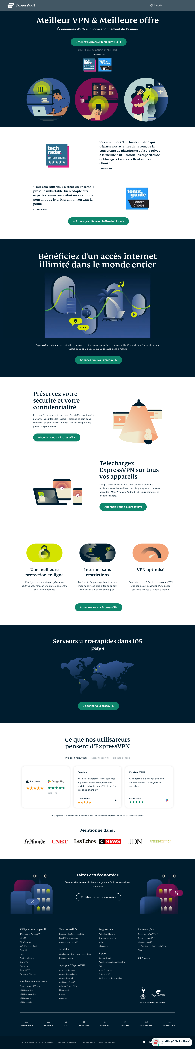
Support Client (105, 958)
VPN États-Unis (26, 990)
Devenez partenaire (107, 938)
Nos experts (64, 990)
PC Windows (25, 942)
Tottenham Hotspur (107, 934)
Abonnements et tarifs (68, 942)
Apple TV (24, 962)
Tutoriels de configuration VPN (112, 962)
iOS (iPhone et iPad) (28, 946)
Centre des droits (66, 978)
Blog (140, 950)
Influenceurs (104, 946)
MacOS (23, 938)
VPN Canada (25, 998)
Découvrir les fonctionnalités (71, 934)
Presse (62, 994)
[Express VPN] (21, 5)
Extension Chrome (28, 974)
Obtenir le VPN (105, 974)
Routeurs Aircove (66, 958)
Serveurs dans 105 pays (30, 986)
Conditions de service (87, 1042)
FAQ (100, 966)
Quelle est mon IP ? (146, 938)
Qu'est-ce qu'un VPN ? (148, 934)
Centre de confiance (68, 974)
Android (23, 950)
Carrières (63, 998)
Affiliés (101, 942)
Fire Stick (24, 966)
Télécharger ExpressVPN (30, 934)
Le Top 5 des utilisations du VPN (152, 946)
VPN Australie (26, 1002)
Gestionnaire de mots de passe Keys (75, 954)
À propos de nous (67, 970)
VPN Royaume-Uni (28, 994)
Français (159, 5)
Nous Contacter (105, 970)
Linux (22, 954)
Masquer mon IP (145, 942)
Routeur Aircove (27, 958)
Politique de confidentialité (66, 1042)
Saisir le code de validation (110, 978)
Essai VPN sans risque (68, 938)
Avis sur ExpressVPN (68, 986)
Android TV (25, 970)
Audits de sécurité (67, 982)
